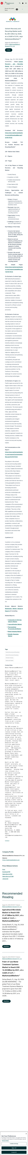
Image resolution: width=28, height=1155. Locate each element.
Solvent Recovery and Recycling (12, 652)
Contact (7, 840)
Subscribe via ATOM (7, 876)
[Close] (26, 1133)
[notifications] (22, 3)
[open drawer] (25, 3)
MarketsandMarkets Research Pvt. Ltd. (12, 906)
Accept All (14, 1152)
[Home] (7, 3)
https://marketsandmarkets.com (10, 860)
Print (3, 869)
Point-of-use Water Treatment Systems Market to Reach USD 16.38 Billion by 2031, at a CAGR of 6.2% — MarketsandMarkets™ (12, 969)
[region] (14, 1143)
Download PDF (6, 872)
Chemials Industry (9, 657)
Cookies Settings (14, 1143)
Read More (6, 946)
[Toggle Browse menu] (22, 9)
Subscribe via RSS (7, 874)
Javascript (5, 878)
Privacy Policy (5, 1140)
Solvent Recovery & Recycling (12, 655)
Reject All (14, 1148)
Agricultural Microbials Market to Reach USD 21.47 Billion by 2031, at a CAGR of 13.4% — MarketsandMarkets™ (12, 915)
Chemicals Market (9, 660)
